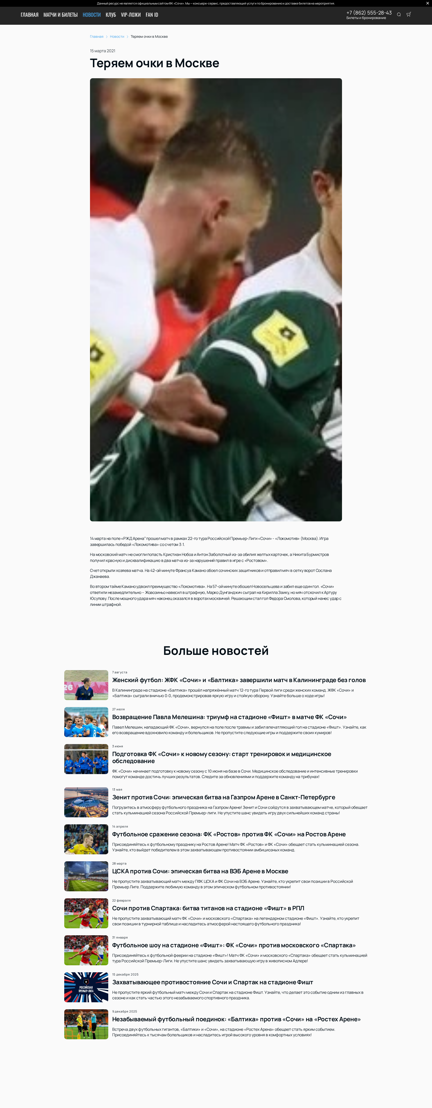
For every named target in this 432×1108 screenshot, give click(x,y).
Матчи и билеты (61, 14)
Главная (29, 14)
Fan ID (152, 14)
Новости (92, 14)
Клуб (111, 14)
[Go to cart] (409, 15)
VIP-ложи (131, 14)
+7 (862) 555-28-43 (369, 13)
